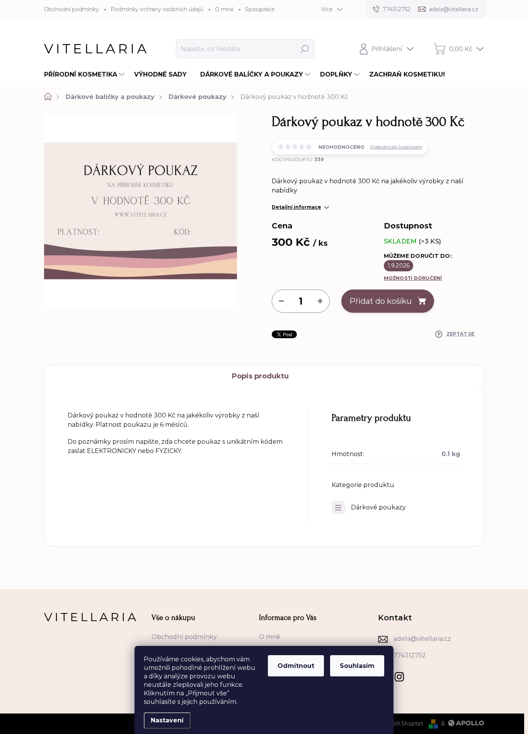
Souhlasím (357, 665)
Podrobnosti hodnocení (396, 147)
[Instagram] (399, 675)
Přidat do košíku (380, 301)
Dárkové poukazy (378, 507)
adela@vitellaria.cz (422, 638)
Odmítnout (296, 665)
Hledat (305, 48)
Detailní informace (296, 207)
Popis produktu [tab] (260, 376)
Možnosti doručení (413, 278)
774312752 (409, 655)
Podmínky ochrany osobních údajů (157, 9)
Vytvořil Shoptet (401, 723)
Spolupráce (260, 9)
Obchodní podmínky (71, 9)
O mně (224, 9)
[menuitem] (85, 74)
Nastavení (167, 720)
